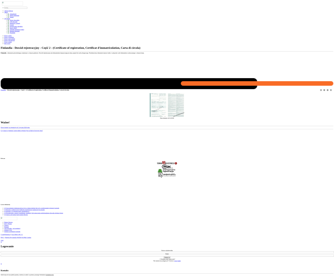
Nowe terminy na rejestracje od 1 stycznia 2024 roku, (15, 127)
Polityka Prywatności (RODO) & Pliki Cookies (18, 237)
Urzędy (11, 25)
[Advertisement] (167, 66)
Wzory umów (8, 35)
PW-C (2, 237)
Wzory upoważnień (9, 39)
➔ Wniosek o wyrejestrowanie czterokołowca (16, 211)
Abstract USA (8, 230)
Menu (6, 12)
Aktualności (12, 14)
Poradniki (12, 33)
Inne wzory (7, 43)
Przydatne (7, 18)
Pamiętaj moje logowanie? (168, 259)
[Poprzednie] (324, 90)
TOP (2, 240)
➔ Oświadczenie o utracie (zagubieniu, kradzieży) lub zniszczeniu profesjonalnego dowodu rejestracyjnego (33, 213)
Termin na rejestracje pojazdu (12, 231)
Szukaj (11, 17)
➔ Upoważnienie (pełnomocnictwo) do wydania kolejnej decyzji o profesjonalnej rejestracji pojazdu (31, 208)
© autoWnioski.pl (5, 234)
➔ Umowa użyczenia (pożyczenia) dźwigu (16, 214)
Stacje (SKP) (13, 28)
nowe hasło (177, 261)
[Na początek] (321, 90)
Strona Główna (8, 11)
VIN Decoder (13, 22)
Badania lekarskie (14, 31)
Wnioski (6, 227)
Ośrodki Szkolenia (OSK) (16, 29)
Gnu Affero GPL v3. (17, 234)
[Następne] (328, 90)
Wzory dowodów (14, 20)
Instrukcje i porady (14, 23)
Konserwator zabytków (16, 26)
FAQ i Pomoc (8, 224)
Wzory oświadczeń (9, 40)
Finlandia (3, 90)
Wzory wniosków (9, 37)
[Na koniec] (331, 90)
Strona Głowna (8, 222)
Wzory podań (8, 42)
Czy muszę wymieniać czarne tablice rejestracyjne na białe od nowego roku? (22, 130)
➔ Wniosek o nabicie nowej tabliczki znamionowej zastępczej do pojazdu (24, 210)
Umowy (6, 225)
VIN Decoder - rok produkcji (12, 228)
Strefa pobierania (14, 15)
